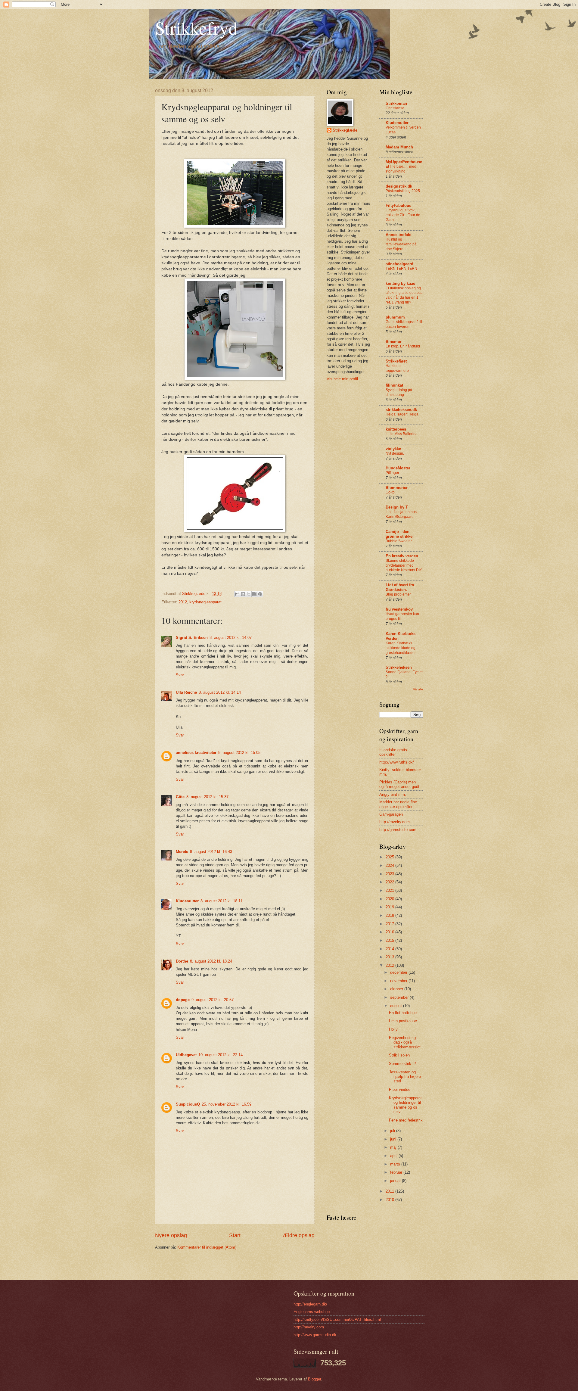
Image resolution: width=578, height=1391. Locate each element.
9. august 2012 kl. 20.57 (212, 999)
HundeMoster (398, 468)
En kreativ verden (402, 556)
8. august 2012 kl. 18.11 (221, 901)
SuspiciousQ (188, 1104)
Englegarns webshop (312, 1311)
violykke (393, 449)
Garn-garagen (391, 814)
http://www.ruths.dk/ (396, 762)
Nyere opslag (171, 1235)
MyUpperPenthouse (404, 162)
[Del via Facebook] (254, 594)
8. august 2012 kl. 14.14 (220, 692)
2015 (390, 940)
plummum (395, 317)
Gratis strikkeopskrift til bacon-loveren (404, 324)
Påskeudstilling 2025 (403, 191)
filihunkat (394, 385)
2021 (390, 890)
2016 (390, 932)
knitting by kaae (400, 283)
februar (396, 1172)
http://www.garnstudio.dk (315, 1335)
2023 (390, 874)
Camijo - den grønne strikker (400, 534)
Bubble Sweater (399, 541)
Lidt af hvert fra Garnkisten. (400, 587)
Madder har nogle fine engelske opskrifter (398, 804)
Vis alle (418, 689)
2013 (390, 957)
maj (394, 1147)
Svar (180, 675)
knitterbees (396, 429)
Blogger (314, 1379)
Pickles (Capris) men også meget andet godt (399, 784)
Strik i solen (399, 1055)
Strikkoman (396, 103)
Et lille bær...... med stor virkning (401, 168)
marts (395, 1164)
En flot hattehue (403, 1012)
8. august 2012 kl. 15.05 (239, 752)
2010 (390, 1199)
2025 (390, 857)
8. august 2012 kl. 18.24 (211, 961)
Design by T (397, 507)
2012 (183, 602)
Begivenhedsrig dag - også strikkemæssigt (405, 1042)
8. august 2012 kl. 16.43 (211, 851)
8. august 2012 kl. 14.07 (231, 637)
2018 (390, 915)
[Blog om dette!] (243, 594)
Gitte (180, 797)
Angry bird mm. (392, 794)
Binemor (394, 341)
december (399, 972)
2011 (390, 1191)
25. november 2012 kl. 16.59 (226, 1104)
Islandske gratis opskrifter (393, 752)
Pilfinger (392, 473)
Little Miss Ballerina (402, 434)
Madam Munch (399, 147)
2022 (390, 882)
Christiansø (395, 108)
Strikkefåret (396, 361)
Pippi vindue (399, 1089)
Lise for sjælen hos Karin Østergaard (401, 514)
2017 (390, 924)
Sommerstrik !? (402, 1063)
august (396, 1006)
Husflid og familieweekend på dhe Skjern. (401, 244)
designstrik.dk (399, 186)
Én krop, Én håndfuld (403, 346)
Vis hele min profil (342, 379)
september (400, 997)
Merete (182, 851)
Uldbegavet (186, 1055)
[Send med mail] (237, 594)
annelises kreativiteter (196, 752)
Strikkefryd (196, 28)
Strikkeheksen (399, 667)
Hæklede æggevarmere (397, 368)
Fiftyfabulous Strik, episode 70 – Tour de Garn (403, 215)
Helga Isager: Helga (402, 414)
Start (235, 1235)
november (399, 981)
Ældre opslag (299, 1235)
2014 (390, 949)
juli (393, 1130)
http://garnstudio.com (397, 829)
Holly (393, 1029)
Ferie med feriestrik (406, 1120)
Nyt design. (395, 453)
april (394, 1155)
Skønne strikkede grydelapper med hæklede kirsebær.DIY (404, 565)
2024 (390, 865)
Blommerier (397, 487)
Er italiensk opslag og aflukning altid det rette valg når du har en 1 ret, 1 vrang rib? (404, 295)
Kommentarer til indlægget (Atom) (206, 1247)
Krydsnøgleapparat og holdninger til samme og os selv (405, 1105)
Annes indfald (399, 234)
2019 (390, 907)
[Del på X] (249, 594)
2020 (390, 899)
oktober (397, 989)
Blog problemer (398, 594)
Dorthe (182, 961)
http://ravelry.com (394, 822)
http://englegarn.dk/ (310, 1304)
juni (393, 1139)
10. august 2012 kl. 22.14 (220, 1055)
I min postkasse (403, 1021)
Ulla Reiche (186, 692)
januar (396, 1180)
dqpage (183, 999)
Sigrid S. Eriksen (192, 637)
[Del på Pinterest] (260, 594)
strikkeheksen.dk (401, 409)
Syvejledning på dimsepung (399, 392)
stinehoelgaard (399, 264)
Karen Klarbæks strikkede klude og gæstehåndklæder (401, 648)
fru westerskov (399, 609)
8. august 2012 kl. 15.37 (207, 797)
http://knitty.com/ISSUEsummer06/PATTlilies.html (337, 1319)
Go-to (390, 492)
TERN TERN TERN (401, 268)
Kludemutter (187, 901)
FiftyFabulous (398, 205)
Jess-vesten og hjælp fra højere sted (405, 1077)
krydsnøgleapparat (205, 602)
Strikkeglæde (345, 130)
